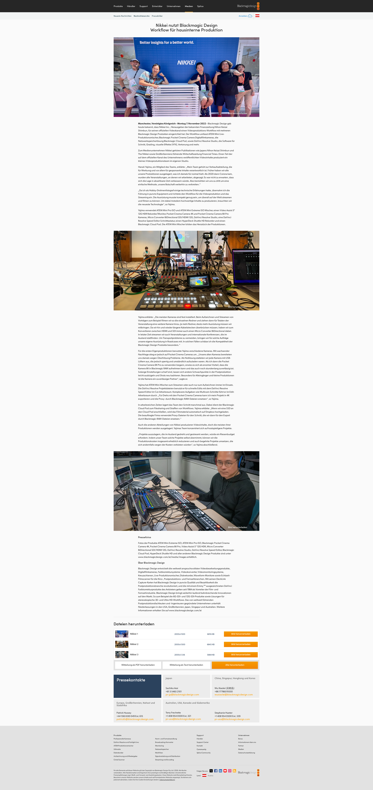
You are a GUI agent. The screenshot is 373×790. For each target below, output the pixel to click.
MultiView (159, 753)
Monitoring (159, 746)
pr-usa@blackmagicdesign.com (183, 718)
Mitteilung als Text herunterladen (186, 664)
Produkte (118, 6)
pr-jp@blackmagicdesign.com (182, 694)
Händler (131, 6)
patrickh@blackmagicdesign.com (135, 719)
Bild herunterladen (237, 113)
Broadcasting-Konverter (164, 742)
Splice (200, 6)
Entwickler (157, 6)
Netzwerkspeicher (162, 749)
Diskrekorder (118, 753)
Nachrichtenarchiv (142, 16)
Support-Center (203, 742)
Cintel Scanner (119, 760)
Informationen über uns (247, 742)
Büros (240, 739)
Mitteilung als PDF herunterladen (138, 664)
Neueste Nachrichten (123, 16)
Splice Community (204, 753)
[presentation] (118, 77)
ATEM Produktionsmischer (123, 746)
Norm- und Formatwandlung (166, 739)
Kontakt (200, 746)
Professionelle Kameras (122, 739)
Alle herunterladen (234, 664)
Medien (189, 6)
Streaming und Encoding (164, 760)
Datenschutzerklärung (246, 753)
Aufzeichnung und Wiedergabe (125, 756)
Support (144, 6)
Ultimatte (117, 749)
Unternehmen (174, 6)
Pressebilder (157, 16)
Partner (241, 746)
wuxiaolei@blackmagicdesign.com (234, 694)
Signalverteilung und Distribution (167, 756)
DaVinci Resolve (126, 742)
